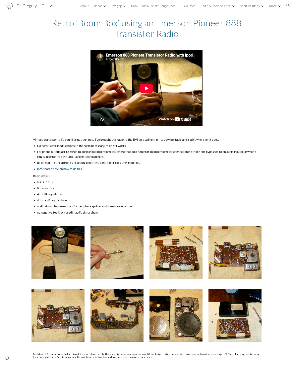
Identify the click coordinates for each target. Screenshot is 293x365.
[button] (288, 5)
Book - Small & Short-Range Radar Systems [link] (155, 6)
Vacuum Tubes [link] (250, 6)
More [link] (273, 6)
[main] (146, 28)
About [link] (84, 6)
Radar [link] (98, 6)
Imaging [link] (116, 6)
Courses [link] (189, 6)
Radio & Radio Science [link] (216, 6)
